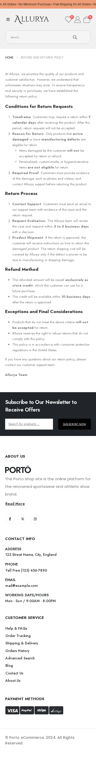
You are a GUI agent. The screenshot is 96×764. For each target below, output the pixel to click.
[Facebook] (10, 519)
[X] (22, 519)
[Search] (75, 37)
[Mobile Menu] (8, 19)
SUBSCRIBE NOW (74, 424)
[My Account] (78, 19)
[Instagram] (35, 519)
